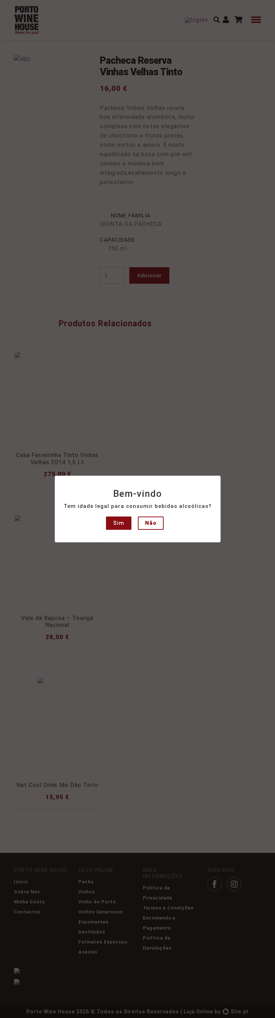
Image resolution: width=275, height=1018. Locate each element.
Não (150, 523)
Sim (118, 523)
